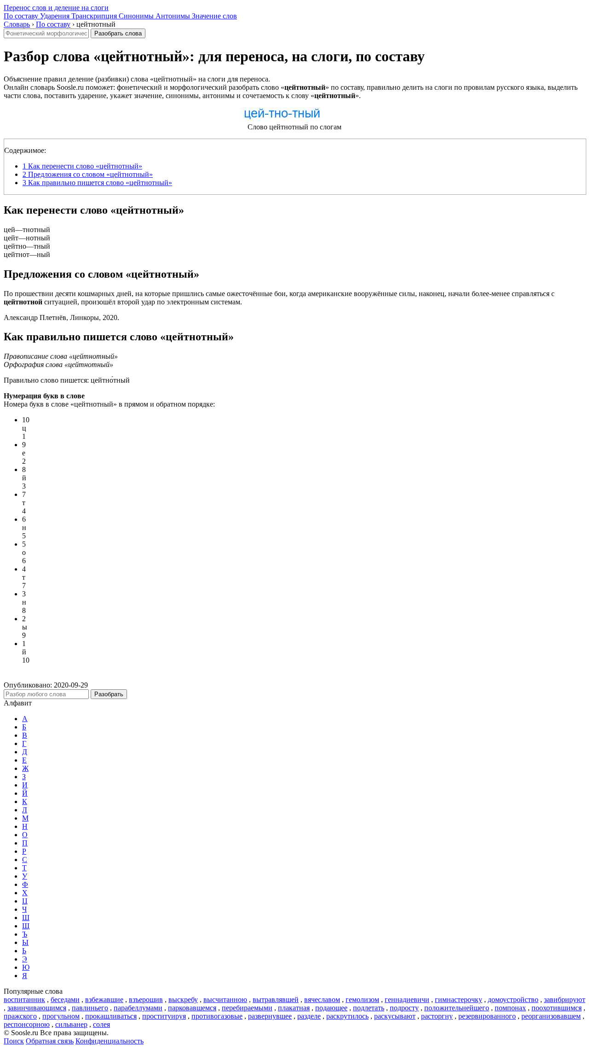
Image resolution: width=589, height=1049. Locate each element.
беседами (65, 999)
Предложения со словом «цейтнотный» (88, 174)
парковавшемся (192, 1008)
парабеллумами (138, 1008)
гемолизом (362, 999)
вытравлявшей (276, 999)
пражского (20, 1016)
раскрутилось (347, 1016)
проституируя (164, 1016)
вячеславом (322, 999)
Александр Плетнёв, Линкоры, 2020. (61, 317)
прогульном (61, 1016)
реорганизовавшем (551, 1016)
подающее (331, 1008)
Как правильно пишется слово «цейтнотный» (97, 182)
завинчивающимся (36, 1008)
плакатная (294, 1008)
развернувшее (270, 1016)
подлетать (368, 1008)
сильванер (71, 1024)
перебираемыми (247, 1008)
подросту (404, 1008)
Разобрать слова (118, 33)
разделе (309, 1016)
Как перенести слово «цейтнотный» (82, 166)
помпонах (510, 1008)
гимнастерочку (458, 999)
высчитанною (225, 999)
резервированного (487, 1016)
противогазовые (217, 1016)
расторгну (437, 1016)
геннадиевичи (407, 999)
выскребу (183, 999)
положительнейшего (456, 1008)
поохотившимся (556, 1008)
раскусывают (395, 1016)
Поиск (14, 1041)
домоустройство (513, 999)
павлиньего (90, 1008)
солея (101, 1024)
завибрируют (564, 999)
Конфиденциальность (109, 1041)
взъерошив (146, 999)
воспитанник (24, 999)
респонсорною (27, 1024)
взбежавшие (104, 999)
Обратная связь (50, 1041)
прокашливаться (111, 1016)
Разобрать (108, 694)
